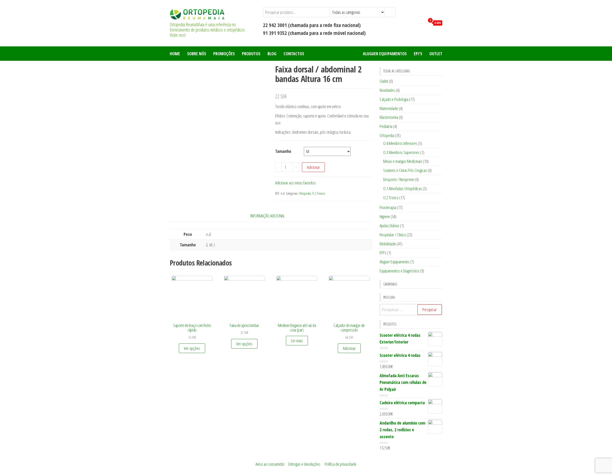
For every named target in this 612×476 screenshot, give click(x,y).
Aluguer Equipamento (394, 262)
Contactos (294, 53)
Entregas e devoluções (304, 464)
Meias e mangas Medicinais (402, 161)
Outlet (435, 53)
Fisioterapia (388, 207)
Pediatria (386, 126)
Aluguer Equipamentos (385, 53)
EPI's (418, 53)
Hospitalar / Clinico (393, 235)
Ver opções (192, 348)
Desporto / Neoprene (398, 179)
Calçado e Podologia (394, 99)
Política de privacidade (340, 464)
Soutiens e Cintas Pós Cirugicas (405, 170)
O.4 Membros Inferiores (400, 143)
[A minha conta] (420, 22)
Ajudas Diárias (389, 225)
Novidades (387, 90)
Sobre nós (196, 53)
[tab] (271, 216)
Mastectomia (389, 117)
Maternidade (389, 108)
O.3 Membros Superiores (401, 152)
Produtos (251, 53)
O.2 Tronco (318, 193)
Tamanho (283, 151)
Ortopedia (305, 193)
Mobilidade (388, 244)
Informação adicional (267, 216)
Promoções (224, 53)
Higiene (385, 216)
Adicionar (313, 167)
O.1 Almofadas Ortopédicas (402, 188)
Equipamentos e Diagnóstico (399, 271)
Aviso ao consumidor (270, 464)
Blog (272, 53)
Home (175, 53)
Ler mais (297, 340)
